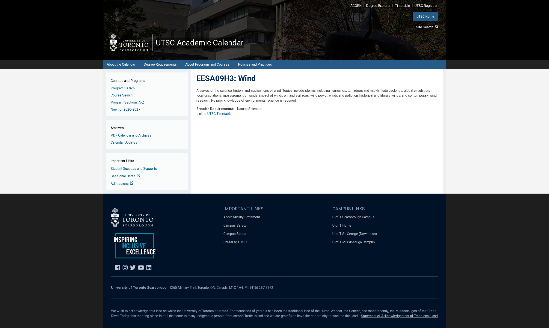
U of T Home (341, 225)
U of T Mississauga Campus (353, 242)
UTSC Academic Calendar (200, 42)
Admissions (120, 184)
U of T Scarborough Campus (353, 217)
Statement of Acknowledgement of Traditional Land (399, 316)
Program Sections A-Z (127, 102)
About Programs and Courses (207, 64)
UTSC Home (425, 16)
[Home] (131, 42)
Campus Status (234, 234)
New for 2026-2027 (125, 109)
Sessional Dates (123, 176)
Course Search (122, 95)
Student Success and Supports (134, 169)
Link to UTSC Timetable (214, 114)
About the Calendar (121, 64)
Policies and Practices (255, 64)
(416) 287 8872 (261, 288)
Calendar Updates (124, 142)
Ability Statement (241, 217)
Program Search (123, 88)
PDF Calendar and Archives (131, 135)
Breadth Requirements (214, 109)
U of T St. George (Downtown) (354, 234)
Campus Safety (234, 225)
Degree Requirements (160, 64)
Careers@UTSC (235, 242)
